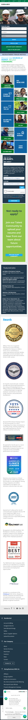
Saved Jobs (24, 1)
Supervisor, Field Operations (9, 292)
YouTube (17, 608)
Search (14, 39)
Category (6, 176)
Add (22, 187)
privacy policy (15, 196)
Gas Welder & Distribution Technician (11, 271)
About (5, 646)
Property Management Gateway (12, 687)
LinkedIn (20, 608)
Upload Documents (9, 636)
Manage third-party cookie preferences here (14, 714)
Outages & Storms (9, 626)
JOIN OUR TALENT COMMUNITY (14, 255)
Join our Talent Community (3, 1)
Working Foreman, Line (8, 286)
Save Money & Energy (9, 628)
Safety (5, 631)
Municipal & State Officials (11, 684)
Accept (14, 717)
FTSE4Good (6, 594)
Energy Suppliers (8, 676)
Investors (6, 654)
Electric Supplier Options (10, 633)
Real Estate (7, 651)
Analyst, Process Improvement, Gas (11, 299)
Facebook (11, 608)
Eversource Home (14, 1)
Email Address (7, 162)
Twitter (14, 608)
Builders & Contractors (10, 679)
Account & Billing (8, 623)
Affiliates (6, 674)
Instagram (23, 608)
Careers (6, 659)
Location (6, 181)
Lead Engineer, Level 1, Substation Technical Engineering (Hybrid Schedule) (13, 278)
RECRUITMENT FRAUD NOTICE (14, 54)
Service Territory (8, 649)
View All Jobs (14, 43)
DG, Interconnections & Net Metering (14, 682)
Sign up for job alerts (19, 1)
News (5, 657)
